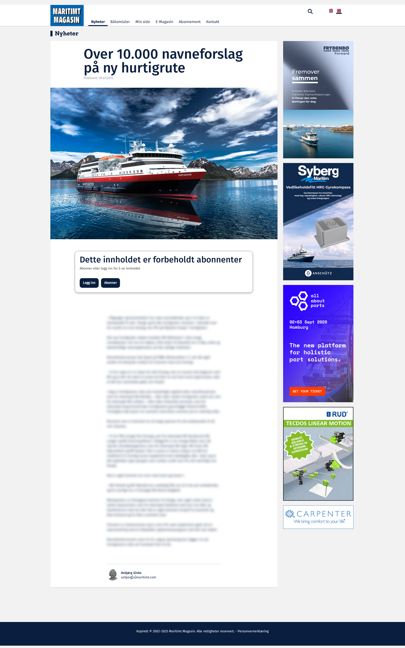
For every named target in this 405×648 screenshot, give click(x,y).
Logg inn (89, 282)
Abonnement (190, 22)
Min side (142, 22)
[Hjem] (67, 15)
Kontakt (212, 22)
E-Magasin (164, 22)
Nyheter (98, 22)
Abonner (110, 282)
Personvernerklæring (253, 631)
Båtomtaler (120, 22)
